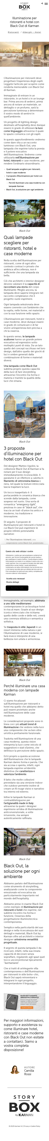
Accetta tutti (17, 588)
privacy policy (28, 571)
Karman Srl (18, 1126)
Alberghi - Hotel (32, 32)
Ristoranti (13, 32)
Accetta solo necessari (15, 579)
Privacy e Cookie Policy (32, 1126)
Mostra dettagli (12, 582)
